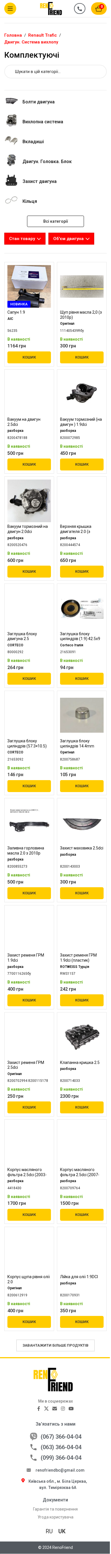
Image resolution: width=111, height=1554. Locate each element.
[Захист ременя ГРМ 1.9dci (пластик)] (82, 929)
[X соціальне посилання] (46, 1408)
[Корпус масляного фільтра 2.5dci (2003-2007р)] (29, 1144)
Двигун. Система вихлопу (31, 42)
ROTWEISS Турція (74, 967)
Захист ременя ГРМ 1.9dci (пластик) (78, 958)
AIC (10, 319)
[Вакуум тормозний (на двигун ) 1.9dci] (82, 393)
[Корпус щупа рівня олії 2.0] (29, 1251)
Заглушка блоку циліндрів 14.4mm (77, 743)
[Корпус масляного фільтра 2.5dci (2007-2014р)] (82, 1144)
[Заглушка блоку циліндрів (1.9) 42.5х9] (82, 608)
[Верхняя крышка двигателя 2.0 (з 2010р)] (82, 501)
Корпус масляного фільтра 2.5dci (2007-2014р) (79, 1174)
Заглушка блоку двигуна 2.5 (22, 636)
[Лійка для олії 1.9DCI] (82, 1251)
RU (49, 1531)
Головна (13, 35)
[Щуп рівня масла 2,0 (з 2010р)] (82, 286)
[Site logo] (54, 8)
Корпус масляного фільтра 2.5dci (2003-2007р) (27, 1174)
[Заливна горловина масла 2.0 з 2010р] (29, 822)
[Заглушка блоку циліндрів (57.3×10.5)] (29, 715)
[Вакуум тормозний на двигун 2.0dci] (29, 500)
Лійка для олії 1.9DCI (79, 1276)
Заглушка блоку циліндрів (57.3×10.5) (27, 743)
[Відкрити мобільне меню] (10, 8)
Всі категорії (55, 221)
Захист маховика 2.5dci (81, 848)
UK (61, 1531)
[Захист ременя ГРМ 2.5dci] (29, 1037)
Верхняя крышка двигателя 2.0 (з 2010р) (75, 531)
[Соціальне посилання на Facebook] (38, 1408)
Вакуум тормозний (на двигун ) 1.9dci (81, 422)
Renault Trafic (42, 35)
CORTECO (15, 645)
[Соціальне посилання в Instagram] (63, 1408)
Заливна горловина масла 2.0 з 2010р (25, 850)
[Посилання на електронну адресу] (55, 1408)
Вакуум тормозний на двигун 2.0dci (27, 529)
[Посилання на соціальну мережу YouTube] (71, 1408)
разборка (15, 431)
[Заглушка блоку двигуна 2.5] (29, 608)
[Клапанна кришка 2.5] (82, 1036)
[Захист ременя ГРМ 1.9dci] (29, 929)
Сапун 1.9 (16, 312)
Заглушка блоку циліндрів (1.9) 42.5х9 (80, 636)
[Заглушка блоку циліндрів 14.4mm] (82, 715)
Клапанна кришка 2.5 (80, 1062)
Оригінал (67, 324)
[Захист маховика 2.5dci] (82, 822)
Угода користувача (55, 1517)
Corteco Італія (71, 645)
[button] (29, 357)
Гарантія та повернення (55, 1509)
